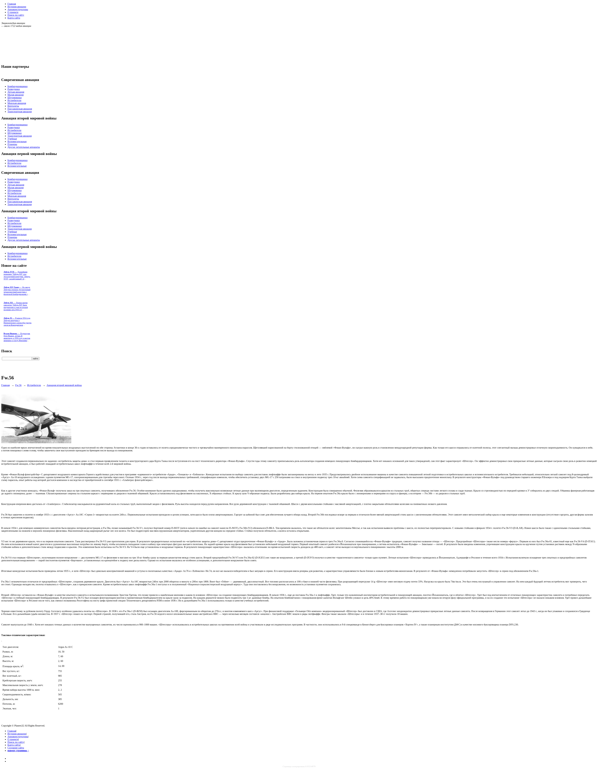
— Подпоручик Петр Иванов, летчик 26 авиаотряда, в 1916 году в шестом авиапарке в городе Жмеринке (17, 337)
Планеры (12, 144)
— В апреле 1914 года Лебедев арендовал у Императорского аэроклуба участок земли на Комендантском (17, 321)
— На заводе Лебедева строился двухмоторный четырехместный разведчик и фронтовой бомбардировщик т (17, 290)
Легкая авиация (15, 92)
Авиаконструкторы (17, 9)
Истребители (14, 100)
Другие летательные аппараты (23, 147)
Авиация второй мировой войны (64, 385)
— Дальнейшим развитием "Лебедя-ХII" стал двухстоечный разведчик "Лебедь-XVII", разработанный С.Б (17, 275)
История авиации (16, 6)
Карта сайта (13, 18)
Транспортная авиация (19, 111)
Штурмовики (14, 97)
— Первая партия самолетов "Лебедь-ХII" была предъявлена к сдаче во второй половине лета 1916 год (16, 306)
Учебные (12, 138)
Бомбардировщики (17, 86)
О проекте (12, 12)
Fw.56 (18, 385)
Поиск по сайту (15, 15)
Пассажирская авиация (19, 108)
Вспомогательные (17, 141)
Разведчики (13, 89)
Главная (11, 3)
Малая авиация (15, 94)
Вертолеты (13, 106)
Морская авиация (16, 103)
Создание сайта (15, 747)
